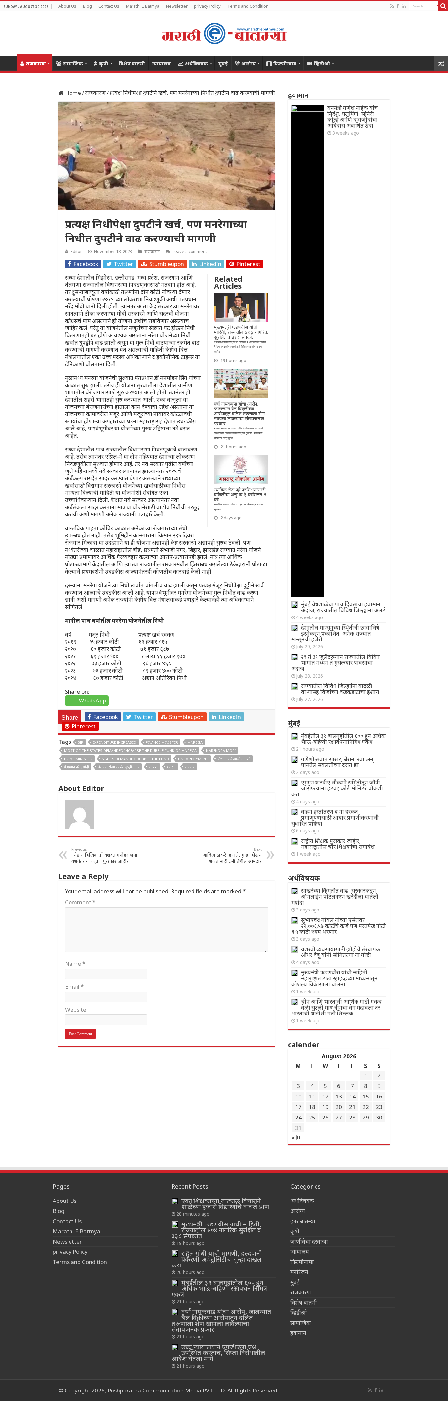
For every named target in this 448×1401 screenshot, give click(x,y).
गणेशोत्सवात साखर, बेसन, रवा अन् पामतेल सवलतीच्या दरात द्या (337, 762)
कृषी (103, 63)
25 (312, 1117)
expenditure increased (114, 742)
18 (312, 1107)
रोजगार (190, 766)
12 (325, 1096)
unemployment (193, 758)
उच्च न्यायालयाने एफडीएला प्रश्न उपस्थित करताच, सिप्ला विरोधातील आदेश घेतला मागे (218, 1352)
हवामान (298, 1333)
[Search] (443, 6)
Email (74, 986)
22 (365, 1107)
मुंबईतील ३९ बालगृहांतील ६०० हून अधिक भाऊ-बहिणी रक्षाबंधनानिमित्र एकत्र (343, 738)
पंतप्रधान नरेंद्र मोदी (76, 766)
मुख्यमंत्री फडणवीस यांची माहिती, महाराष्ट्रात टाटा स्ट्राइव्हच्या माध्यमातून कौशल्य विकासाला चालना (334, 978)
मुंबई (223, 63)
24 (298, 1117)
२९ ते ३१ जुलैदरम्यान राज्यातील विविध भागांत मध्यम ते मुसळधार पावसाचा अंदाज (335, 662)
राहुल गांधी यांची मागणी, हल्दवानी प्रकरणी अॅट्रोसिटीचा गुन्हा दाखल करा (217, 1259)
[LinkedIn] (403, 6)
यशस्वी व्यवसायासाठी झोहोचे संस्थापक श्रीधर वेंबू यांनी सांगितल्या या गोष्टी (340, 952)
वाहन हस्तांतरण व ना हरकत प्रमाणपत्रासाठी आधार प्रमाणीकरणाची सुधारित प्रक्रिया (335, 817)
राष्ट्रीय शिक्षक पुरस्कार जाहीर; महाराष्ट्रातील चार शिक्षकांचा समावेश (338, 843)
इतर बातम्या (302, 1221)
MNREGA (195, 742)
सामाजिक (73, 63)
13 (339, 1096)
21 (352, 1107)
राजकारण (36, 63)
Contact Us (108, 6)
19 (325, 1107)
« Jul (296, 1137)
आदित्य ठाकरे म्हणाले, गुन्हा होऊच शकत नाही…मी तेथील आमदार (232, 855)
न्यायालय (161, 63)
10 (298, 1096)
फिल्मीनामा (284, 63)
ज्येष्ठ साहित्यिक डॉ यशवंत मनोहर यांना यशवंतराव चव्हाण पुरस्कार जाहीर (104, 855)
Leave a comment (190, 251)
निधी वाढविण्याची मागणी (233, 758)
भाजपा (153, 766)
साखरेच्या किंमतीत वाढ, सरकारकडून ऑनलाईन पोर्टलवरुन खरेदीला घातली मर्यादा (334, 896)
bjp (80, 742)
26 (325, 1117)
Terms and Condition (248, 6)
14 (352, 1096)
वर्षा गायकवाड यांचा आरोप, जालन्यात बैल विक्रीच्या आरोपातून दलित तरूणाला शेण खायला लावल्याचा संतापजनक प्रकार (221, 1320)
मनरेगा (171, 766)
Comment (80, 902)
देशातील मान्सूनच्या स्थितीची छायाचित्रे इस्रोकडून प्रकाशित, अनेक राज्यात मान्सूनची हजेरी (335, 633)
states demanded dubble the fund (135, 758)
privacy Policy (207, 6)
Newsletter (177, 6)
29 (365, 1117)
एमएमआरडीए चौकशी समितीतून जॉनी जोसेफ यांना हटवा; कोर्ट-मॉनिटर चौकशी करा (337, 788)
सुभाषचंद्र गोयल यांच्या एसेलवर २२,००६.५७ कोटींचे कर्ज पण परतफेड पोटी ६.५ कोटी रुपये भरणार (338, 925)
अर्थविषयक (196, 63)
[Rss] (392, 6)
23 (379, 1107)
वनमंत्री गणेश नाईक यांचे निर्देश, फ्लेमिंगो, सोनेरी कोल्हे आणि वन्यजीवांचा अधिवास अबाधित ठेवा (352, 116)
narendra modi (221, 750)
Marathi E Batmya (142, 6)
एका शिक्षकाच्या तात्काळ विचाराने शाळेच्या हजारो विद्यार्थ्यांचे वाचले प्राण (225, 1203)
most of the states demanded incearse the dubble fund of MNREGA (130, 750)
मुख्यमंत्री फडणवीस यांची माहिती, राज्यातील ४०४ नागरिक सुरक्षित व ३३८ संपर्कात (216, 1230)
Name (75, 963)
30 (379, 1117)
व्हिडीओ (322, 63)
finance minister (162, 742)
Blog (87, 6)
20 (339, 1107)
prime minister (78, 758)
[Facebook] (398, 6)
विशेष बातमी (132, 63)
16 (379, 1096)
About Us (67, 6)
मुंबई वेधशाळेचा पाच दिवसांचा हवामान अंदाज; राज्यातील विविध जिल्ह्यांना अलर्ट (343, 607)
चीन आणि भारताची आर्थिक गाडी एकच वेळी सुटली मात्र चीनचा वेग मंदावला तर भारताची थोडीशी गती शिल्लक (336, 1007)
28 (352, 1117)
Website (75, 1009)
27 (339, 1117)
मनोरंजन (299, 1272)
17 (298, 1107)
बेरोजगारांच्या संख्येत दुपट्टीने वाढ (118, 766)
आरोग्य (248, 63)
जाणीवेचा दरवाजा (309, 1241)
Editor (76, 251)
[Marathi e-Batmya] (224, 32)
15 (365, 1096)
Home (8, 63)
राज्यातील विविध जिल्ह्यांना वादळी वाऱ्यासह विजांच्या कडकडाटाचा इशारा (340, 689)
